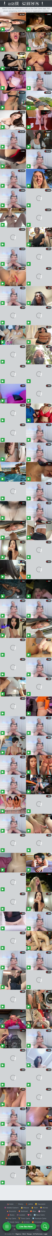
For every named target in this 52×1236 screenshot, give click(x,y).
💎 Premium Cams (39, 1218)
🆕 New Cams (39, 1215)
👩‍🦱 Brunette (11, 1211)
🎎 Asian (10, 1204)
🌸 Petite (41, 1211)
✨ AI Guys (11, 1226)
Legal (45, 1234)
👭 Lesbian (21, 1215)
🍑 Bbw (33, 1211)
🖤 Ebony (19, 1204)
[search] (45, 1226)
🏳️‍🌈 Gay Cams (11, 1218)
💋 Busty (10, 1215)
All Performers (38, 1234)
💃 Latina (29, 1204)
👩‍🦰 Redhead (23, 1211)
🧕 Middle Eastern (11, 1208)
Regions (18, 1234)
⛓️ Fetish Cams (13, 1222)
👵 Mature (25, 1208)
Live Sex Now (26, 1226)
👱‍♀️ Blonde (44, 1208)
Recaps (29, 1234)
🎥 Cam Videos (39, 1226)
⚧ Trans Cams (24, 1218)
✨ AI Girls (25, 1222)
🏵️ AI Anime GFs (38, 1222)
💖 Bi (29, 1215)
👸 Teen (34, 1208)
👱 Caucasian (40, 1204)
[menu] (7, 1226)
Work (24, 1234)
